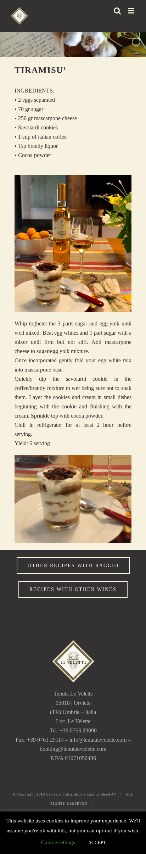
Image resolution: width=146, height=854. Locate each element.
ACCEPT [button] (97, 842)
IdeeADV (108, 794)
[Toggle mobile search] (117, 11)
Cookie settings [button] (58, 842)
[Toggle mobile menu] (131, 11)
